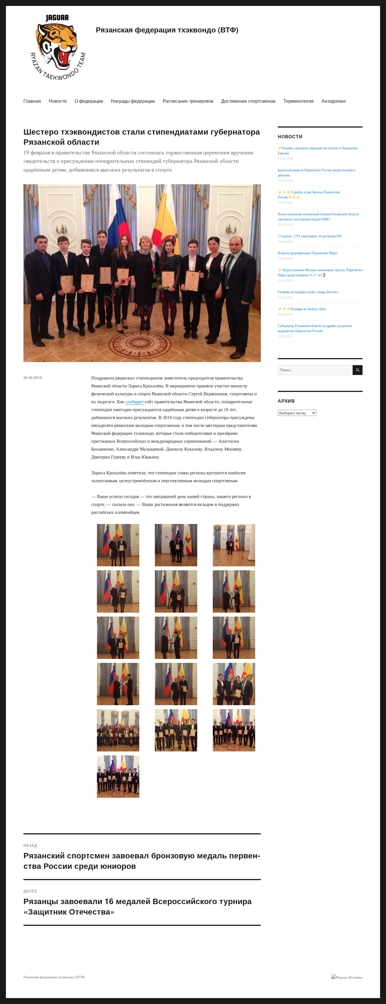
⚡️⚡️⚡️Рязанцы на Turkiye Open (302, 308)
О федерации (89, 101)
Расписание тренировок (188, 101)
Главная (32, 101)
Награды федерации (133, 101)
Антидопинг (334, 101)
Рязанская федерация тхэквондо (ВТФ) (167, 29)
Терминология (298, 101)
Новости (58, 101)
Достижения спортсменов (248, 101)
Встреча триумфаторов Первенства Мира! (308, 253)
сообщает (135, 401)
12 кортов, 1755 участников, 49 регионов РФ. (310, 236)
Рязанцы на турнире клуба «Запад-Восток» (308, 292)
